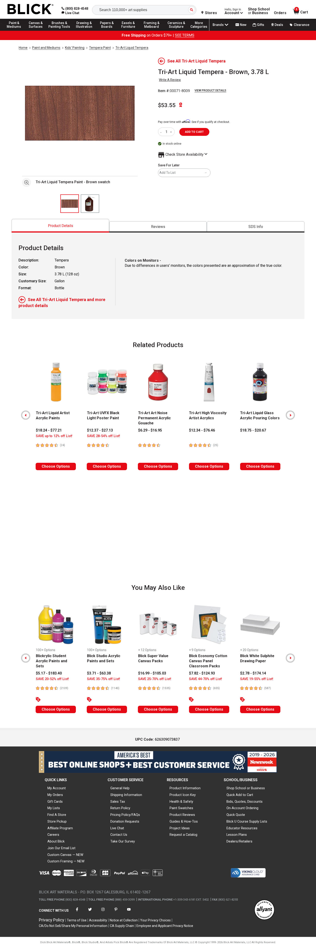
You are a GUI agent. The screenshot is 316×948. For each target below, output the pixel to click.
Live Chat (117, 828)
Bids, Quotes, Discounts (244, 801)
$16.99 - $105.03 (152, 673)
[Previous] (25, 415)
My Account (56, 788)
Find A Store (56, 815)
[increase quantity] (171, 132)
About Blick (56, 841)
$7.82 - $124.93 (202, 673)
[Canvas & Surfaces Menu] (37, 30)
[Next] (290, 415)
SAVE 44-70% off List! (205, 679)
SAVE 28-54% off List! (103, 436)
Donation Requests (124, 821)
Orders (280, 13)
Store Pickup (57, 821)
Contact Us (118, 835)
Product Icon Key (183, 795)
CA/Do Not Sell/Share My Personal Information (73, 926)
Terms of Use (77, 920)
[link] (70, 13)
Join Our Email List (61, 848)
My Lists (53, 808)
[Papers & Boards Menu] (109, 30)
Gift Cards (55, 801)
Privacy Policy (51, 919)
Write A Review (170, 80)
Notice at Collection (124, 920)
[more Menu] (199, 30)
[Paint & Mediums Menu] (16, 30)
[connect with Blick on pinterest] (116, 912)
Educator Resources (241, 828)
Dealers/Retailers (239, 841)
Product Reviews (182, 815)
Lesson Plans (236, 835)
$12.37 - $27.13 (100, 430)
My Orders (55, 795)
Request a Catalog (183, 835)
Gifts (260, 25)
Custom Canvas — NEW (65, 855)
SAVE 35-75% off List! (103, 679)
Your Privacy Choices (155, 920)
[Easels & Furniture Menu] (129, 30)
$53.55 (167, 105)
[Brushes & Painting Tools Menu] (59, 30)
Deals (279, 25)
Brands (218, 25)
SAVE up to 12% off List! (54, 436)
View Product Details (210, 90)
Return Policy (120, 808)
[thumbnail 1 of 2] (69, 203)
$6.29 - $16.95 (150, 430)
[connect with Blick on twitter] (90, 912)
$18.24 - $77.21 (49, 430)
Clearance (301, 25)
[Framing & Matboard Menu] (151, 30)
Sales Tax (117, 801)
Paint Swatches (181, 808)
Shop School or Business (245, 788)
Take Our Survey (122, 841)
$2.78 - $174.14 (253, 673)
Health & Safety (181, 801)
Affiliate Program (60, 828)
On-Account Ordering (242, 808)
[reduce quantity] (161, 132)
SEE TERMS (184, 35)
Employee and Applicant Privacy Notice (164, 926)
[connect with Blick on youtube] (128, 912)
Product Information (185, 788)
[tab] (60, 226)
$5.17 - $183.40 (49, 673)
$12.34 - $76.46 (202, 430)
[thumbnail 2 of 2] (90, 203)
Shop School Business (259, 11)
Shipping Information (126, 795)
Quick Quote (235, 815)
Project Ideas (180, 828)
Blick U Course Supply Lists (246, 821)
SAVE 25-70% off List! (154, 679)
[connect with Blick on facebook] (77, 912)
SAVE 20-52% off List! (52, 679)
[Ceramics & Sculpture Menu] (176, 30)
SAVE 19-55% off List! (256, 679)
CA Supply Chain (122, 926)
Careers (53, 835)
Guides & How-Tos (184, 821)
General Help (120, 788)
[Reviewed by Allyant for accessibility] (264, 910)
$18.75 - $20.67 (253, 430)
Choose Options (56, 466)
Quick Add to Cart (239, 795)
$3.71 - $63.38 (99, 673)
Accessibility (98, 920)
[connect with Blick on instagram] (103, 912)
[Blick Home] (30, 9)
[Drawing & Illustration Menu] (84, 30)
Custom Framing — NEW (65, 861)
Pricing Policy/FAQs (125, 815)
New (243, 25)
